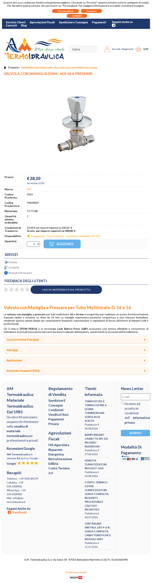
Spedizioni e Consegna (73, 22)
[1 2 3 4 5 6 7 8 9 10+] (33, 244)
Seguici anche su (18, 510)
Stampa (12, 262)
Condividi (13, 267)
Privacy (53, 424)
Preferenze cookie (76, 572)
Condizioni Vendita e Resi (58, 412)
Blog (24, 25)
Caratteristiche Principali (22, 339)
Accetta (91, 11)
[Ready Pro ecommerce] (76, 577)
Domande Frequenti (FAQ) (23, 370)
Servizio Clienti (15, 22)
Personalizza (65, 11)
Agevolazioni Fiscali (42, 22)
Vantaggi (12, 350)
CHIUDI (77, 15)
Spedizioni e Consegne (56, 403)
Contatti (11, 25)
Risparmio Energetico (56, 452)
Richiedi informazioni (20, 272)
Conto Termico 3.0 (59, 470)
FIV (29, 189)
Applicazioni (14, 360)
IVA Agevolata (58, 445)
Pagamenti (99, 22)
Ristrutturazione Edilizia (60, 461)
